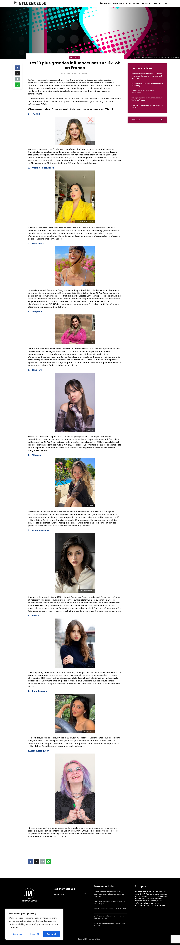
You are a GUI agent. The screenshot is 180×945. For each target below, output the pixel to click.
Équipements (120, 3)
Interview (134, 3)
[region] (34, 924)
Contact (158, 3)
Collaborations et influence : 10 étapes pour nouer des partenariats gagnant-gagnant (147, 76)
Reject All (34, 934)
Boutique (146, 3)
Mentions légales (95, 939)
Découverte (105, 3)
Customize (17, 934)
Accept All (51, 934)
